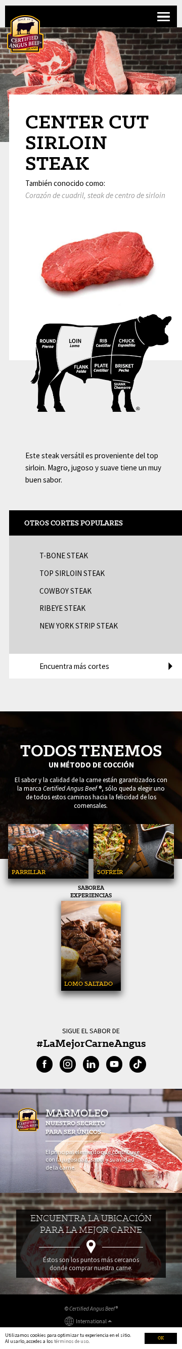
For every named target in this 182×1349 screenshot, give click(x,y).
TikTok (137, 1064)
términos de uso (71, 1341)
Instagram (68, 1064)
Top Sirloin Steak (72, 573)
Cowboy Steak (65, 591)
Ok (161, 1338)
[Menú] (163, 17)
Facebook (44, 1064)
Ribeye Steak (62, 608)
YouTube (114, 1064)
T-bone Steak (63, 555)
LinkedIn (91, 1064)
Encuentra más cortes (74, 666)
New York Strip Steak (78, 626)
